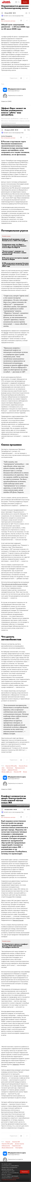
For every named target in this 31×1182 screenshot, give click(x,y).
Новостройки (19, 1148)
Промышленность (20, 768)
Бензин (25, 772)
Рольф (6, 332)
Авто (3, 768)
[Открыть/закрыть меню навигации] (16, 2)
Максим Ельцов (18, 920)
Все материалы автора (8, 21)
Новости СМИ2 (6, 101)
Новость (7, 1142)
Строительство (16, 1146)
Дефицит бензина (12, 770)
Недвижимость (6, 1146)
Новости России (23, 766)
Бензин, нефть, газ (7, 772)
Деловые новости (19, 1144)
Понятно (25, 1172)
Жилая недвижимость (7, 1148)
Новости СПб (17, 772)
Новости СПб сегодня (11, 766)
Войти (25, 2)
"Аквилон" (15, 1064)
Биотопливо (10, 768)
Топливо (4, 770)
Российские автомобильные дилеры (14, 584)
